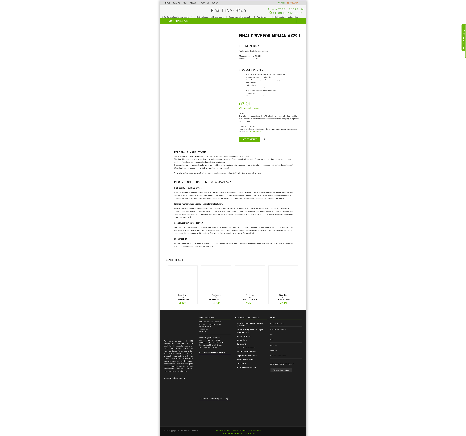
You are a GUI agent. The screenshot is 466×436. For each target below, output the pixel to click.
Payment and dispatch (278, 329)
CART (282, 3)
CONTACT (216, 3)
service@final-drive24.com (213, 345)
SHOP (185, 3)
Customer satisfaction (278, 356)
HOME (167, 3)
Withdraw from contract (281, 370)
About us (273, 350)
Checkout (273, 345)
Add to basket (250, 139)
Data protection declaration (232, 433)
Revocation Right (255, 431)
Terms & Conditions (239, 431)
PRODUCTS (194, 3)
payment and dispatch (253, 131)
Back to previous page (177, 21)
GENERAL (176, 3)
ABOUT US (205, 3)
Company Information (222, 431)
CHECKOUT (294, 3)
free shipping (255, 108)
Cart (271, 340)
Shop (272, 334)
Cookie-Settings (249, 433)
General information (277, 324)
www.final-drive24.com (211, 347)
